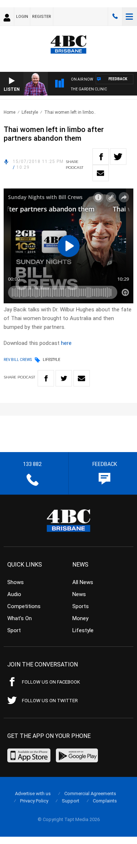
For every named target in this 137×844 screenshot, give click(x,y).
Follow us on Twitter (50, 700)
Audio (14, 594)
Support (70, 801)
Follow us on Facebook (51, 682)
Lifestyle (30, 112)
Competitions (24, 606)
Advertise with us (33, 793)
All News (82, 582)
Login (22, 16)
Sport (14, 630)
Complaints (105, 801)
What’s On (19, 618)
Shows (15, 582)
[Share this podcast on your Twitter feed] (118, 156)
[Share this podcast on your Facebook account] (100, 156)
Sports (80, 606)
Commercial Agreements (90, 793)
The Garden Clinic (89, 89)
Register (41, 16)
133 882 (115, 16)
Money (80, 618)
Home (9, 112)
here (66, 343)
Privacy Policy (34, 801)
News (79, 594)
